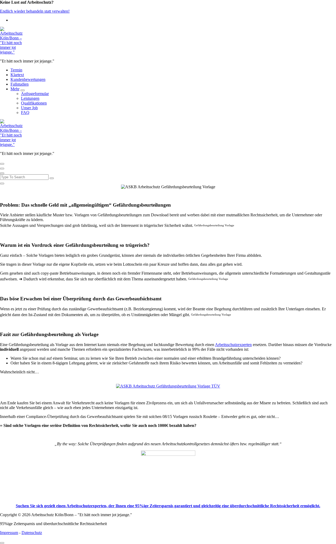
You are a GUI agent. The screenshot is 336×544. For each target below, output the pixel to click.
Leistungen (30, 98)
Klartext (17, 74)
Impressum (9, 532)
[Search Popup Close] (2, 183)
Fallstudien (19, 84)
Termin (16, 70)
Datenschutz (32, 532)
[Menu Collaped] (2, 164)
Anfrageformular (35, 93)
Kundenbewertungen (27, 79)
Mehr (14, 89)
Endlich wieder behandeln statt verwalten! (35, 11)
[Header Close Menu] (2, 168)
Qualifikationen (34, 103)
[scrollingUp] (2, 543)
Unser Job (29, 108)
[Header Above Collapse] (2, 173)
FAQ (25, 112)
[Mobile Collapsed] (22, 90)
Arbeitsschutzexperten (233, 344)
